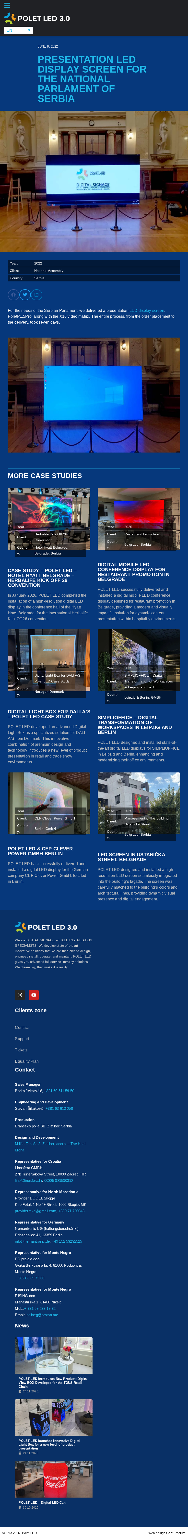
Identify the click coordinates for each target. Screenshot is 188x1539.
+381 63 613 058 (59, 1108)
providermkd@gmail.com (35, 1211)
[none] (18, 30)
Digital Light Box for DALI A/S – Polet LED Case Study (49, 714)
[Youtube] (34, 995)
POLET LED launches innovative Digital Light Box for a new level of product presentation (49, 1444)
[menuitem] (18, 30)
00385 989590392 (58, 1180)
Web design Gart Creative (167, 1533)
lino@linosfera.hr (28, 1180)
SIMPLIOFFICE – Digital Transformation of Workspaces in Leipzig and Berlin (135, 725)
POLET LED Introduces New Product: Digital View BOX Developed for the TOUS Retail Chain (53, 1382)
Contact (22, 1027)
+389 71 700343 (71, 1211)
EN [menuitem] (9, 30)
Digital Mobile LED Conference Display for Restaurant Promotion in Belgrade (133, 572)
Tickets (21, 1050)
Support (22, 1039)
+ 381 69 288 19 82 (40, 1308)
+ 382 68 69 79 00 (29, 1278)
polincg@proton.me (42, 1315)
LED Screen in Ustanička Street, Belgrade (131, 857)
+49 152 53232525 (67, 1241)
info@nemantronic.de (32, 1241)
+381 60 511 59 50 (59, 1091)
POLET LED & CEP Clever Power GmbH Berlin (40, 851)
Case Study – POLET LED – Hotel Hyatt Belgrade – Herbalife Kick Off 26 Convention (42, 578)
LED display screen (146, 310)
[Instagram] (20, 995)
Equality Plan (27, 1061)
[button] (13, 294)
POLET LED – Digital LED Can (42, 1502)
